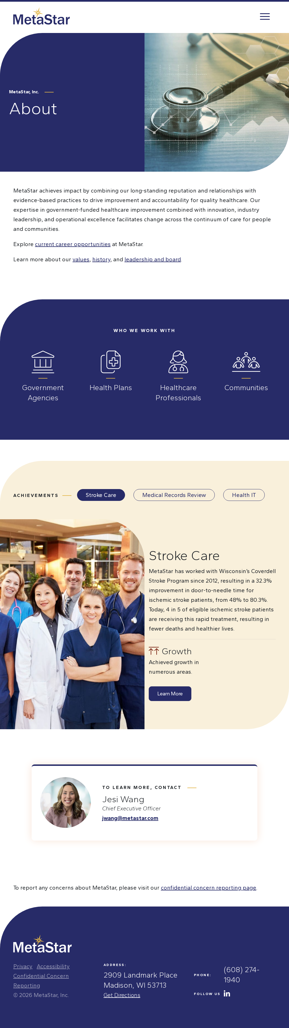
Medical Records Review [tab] (174, 495)
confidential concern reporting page (208, 887)
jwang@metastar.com (130, 818)
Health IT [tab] (244, 495)
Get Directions (122, 995)
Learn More (170, 694)
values (81, 259)
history (101, 259)
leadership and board (152, 259)
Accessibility (53, 966)
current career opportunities (73, 244)
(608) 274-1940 (242, 974)
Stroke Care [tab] (101, 495)
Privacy (22, 966)
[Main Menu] (264, 16)
